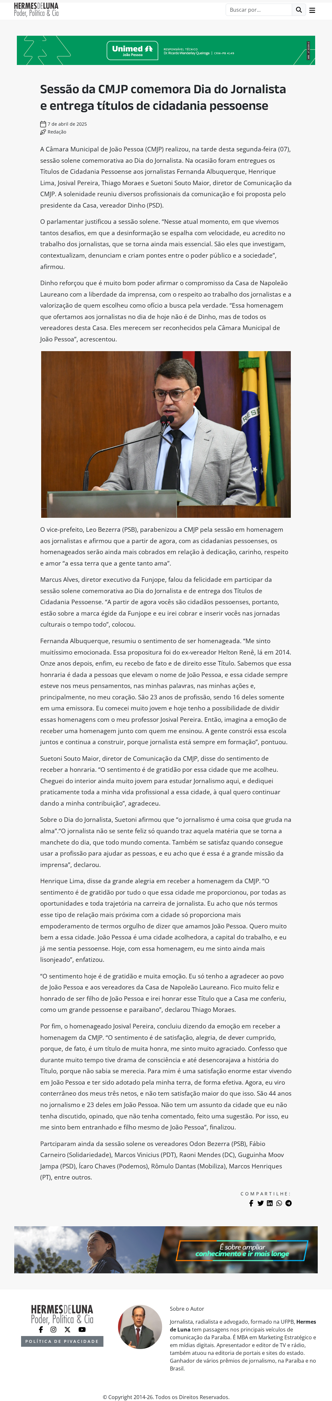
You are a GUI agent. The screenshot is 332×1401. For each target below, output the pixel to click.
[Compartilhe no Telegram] (288, 1203)
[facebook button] (41, 1328)
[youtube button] (82, 1328)
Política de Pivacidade (62, 1341)
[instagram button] (54, 1328)
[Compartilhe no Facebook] (251, 1203)
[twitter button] (68, 1328)
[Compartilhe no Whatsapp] (279, 1203)
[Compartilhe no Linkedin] (270, 1203)
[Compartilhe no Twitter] (260, 1203)
